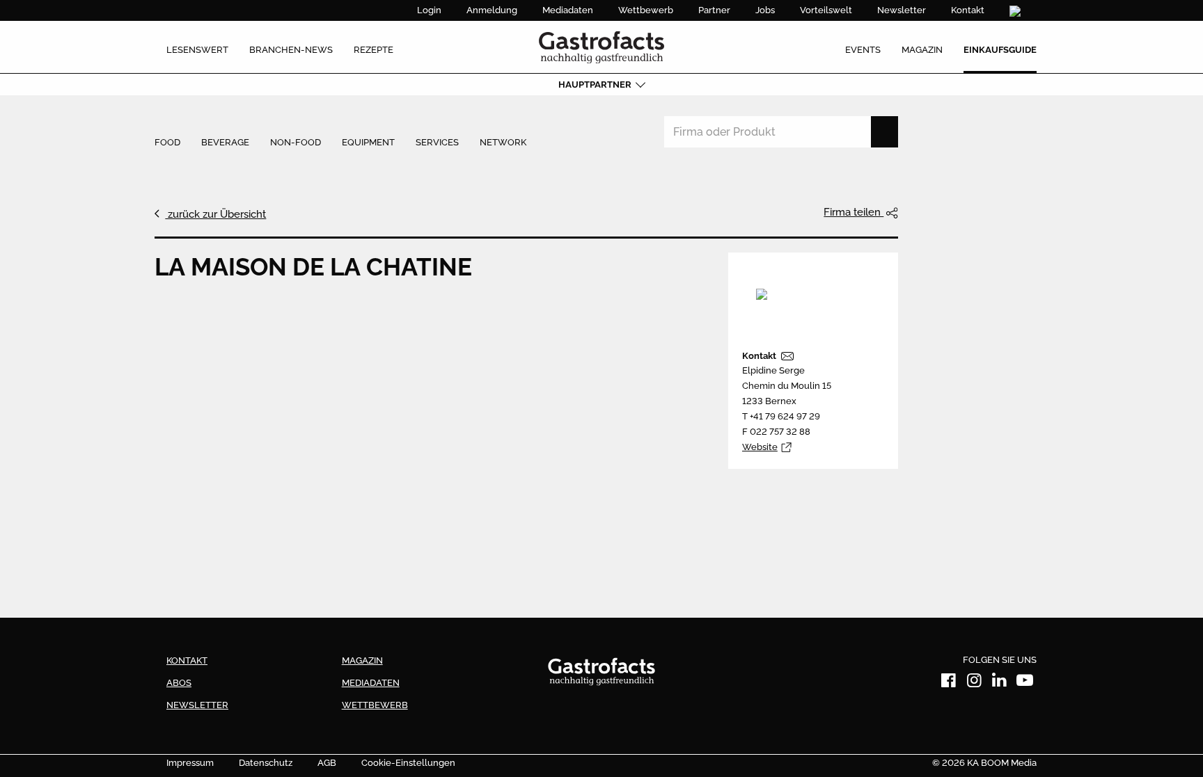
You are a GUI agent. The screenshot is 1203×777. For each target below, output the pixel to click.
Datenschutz (265, 762)
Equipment (368, 142)
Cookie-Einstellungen (408, 762)
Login (429, 10)
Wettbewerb (645, 10)
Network (503, 142)
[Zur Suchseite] (1017, 11)
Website (760, 447)
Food (167, 142)
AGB (326, 762)
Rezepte (373, 50)
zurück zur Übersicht (215, 214)
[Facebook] (949, 683)
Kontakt (967, 10)
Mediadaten (567, 10)
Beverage (225, 142)
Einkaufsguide (1000, 50)
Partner (714, 10)
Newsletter (901, 10)
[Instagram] (974, 683)
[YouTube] (1025, 683)
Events (863, 50)
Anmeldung (491, 10)
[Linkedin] (1000, 683)
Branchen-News (291, 50)
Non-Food (295, 142)
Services (437, 142)
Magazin (922, 50)
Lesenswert (197, 50)
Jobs (765, 10)
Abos (178, 683)
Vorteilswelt (826, 10)
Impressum (190, 762)
